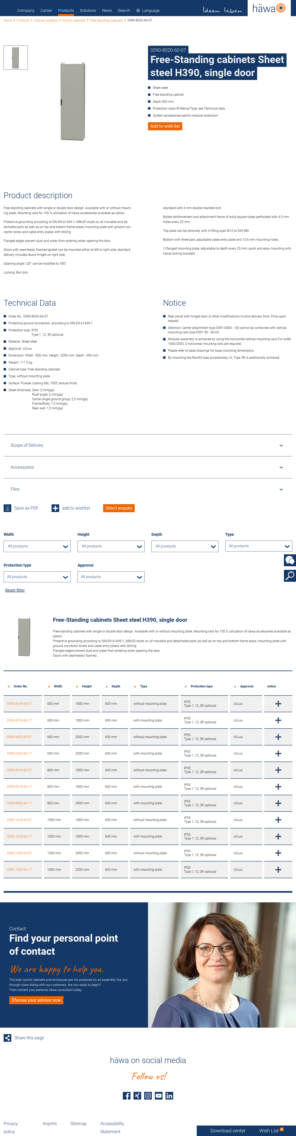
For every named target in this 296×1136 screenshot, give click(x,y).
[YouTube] (158, 1096)
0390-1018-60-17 (19, 836)
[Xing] (137, 1096)
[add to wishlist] (278, 704)
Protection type (17, 565)
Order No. (21, 686)
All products (239, 546)
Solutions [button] (88, 10)
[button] (148, 10)
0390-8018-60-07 (19, 770)
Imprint (50, 1123)
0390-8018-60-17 (19, 787)
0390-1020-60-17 (19, 870)
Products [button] (66, 10)
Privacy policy (11, 1127)
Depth (156, 534)
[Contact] (290, 560)
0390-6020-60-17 (19, 753)
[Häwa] (247, 8)
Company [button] (25, 10)
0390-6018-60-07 (19, 704)
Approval (85, 565)
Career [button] (46, 10)
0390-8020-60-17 (19, 803)
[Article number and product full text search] (290, 576)
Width (9, 534)
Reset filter (15, 590)
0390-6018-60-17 (19, 720)
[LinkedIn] (169, 1096)
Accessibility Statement (112, 1127)
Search (124, 10)
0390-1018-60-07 (19, 820)
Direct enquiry (119, 508)
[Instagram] (148, 1096)
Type (229, 534)
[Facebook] (126, 1096)
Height (83, 534)
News (107, 10)
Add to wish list (165, 126)
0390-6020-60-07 (19, 737)
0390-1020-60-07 (19, 853)
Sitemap (78, 1123)
